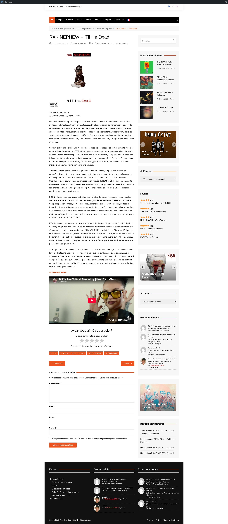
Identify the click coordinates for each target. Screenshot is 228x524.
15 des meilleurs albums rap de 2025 (155, 203)
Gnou (152, 355)
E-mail (52, 417)
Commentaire (55, 383)
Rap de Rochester (121, 43)
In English (107, 20)
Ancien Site (119, 20)
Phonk (104, 506)
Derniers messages (73, 7)
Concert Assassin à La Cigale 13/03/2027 (117, 488)
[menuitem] (2, 2)
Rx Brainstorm (95, 353)
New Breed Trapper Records (73, 353)
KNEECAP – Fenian (149, 237)
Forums (52, 7)
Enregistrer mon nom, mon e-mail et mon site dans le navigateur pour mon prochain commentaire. (90, 439)
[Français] (129, 20)
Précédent (58, 363)
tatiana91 (107, 483)
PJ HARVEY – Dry (165, 108)
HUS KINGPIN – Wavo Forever (153, 220)
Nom (51, 406)
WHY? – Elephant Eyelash (151, 229)
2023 (54, 353)
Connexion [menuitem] (9, 2)
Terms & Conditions (171, 520)
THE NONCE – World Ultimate (153, 212)
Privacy (150, 520)
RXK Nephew (112, 353)
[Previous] (142, 144)
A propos (59, 20)
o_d (151, 344)
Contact (69, 20)
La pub (104, 497)
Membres (60, 7)
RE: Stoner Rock (154, 348)
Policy (158, 520)
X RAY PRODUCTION (111, 490)
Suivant (126, 363)
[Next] (174, 144)
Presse (79, 20)
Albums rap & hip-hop (105, 43)
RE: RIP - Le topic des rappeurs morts (162, 326)
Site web (52, 428)
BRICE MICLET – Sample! (162, 448)
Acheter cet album (57, 272)
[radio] (82, 341)
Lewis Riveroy (154, 331)
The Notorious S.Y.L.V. (60, 43)
